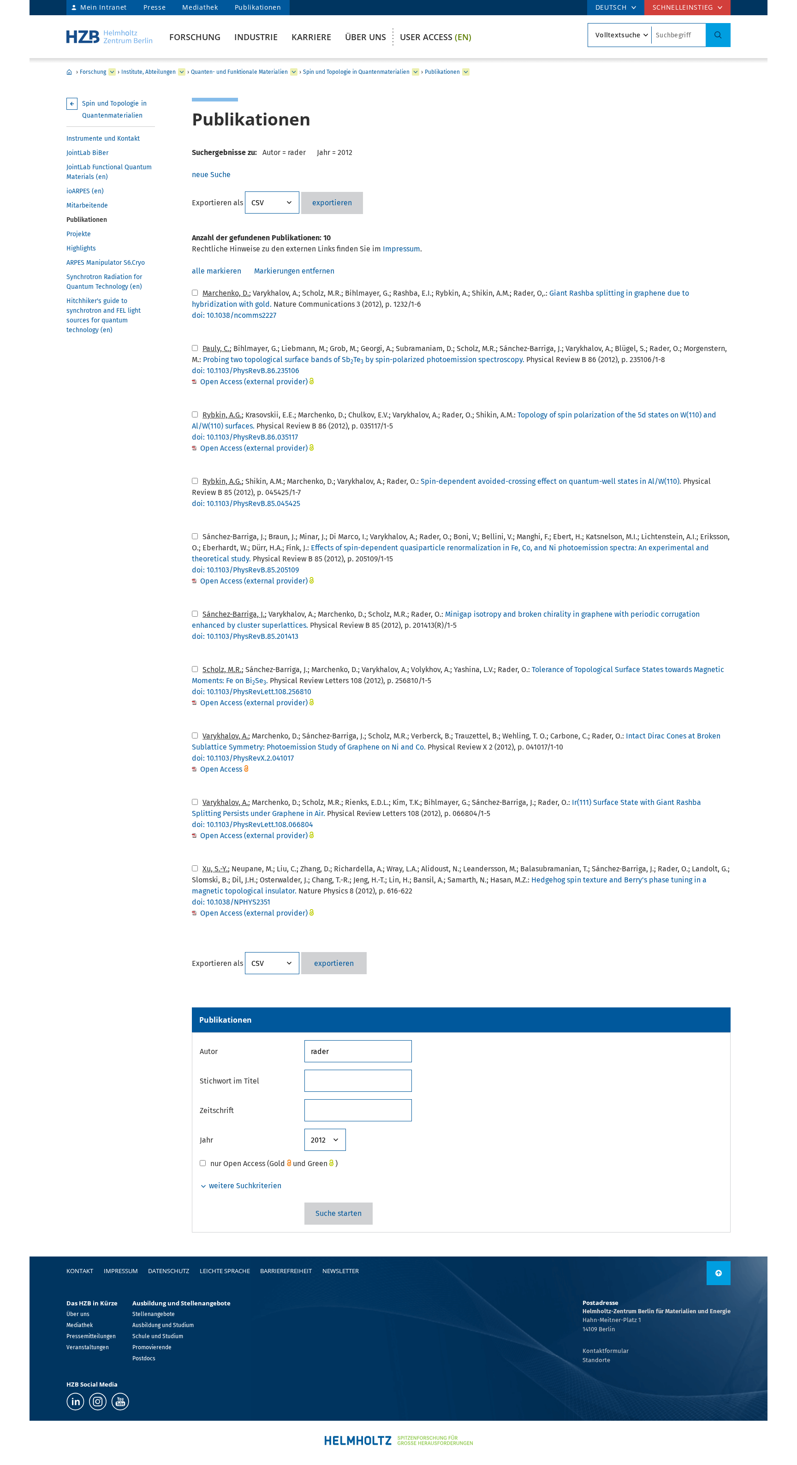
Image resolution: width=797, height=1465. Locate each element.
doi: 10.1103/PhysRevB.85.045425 (246, 503)
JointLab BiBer (87, 153)
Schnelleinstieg (683, 7)
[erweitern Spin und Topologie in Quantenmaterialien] (415, 72)
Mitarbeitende (87, 205)
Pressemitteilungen (91, 1336)
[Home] (109, 36)
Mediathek (200, 7)
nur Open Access (237, 1163)
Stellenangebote (153, 1314)
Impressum (401, 248)
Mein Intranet (103, 7)
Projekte (78, 234)
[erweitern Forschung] (112, 72)
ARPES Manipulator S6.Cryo (105, 263)
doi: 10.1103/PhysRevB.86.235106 (245, 370)
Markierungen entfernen (294, 271)
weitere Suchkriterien (244, 1185)
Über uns (365, 36)
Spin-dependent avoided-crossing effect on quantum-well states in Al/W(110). (551, 481)
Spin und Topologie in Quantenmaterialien (356, 72)
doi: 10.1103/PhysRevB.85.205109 (245, 570)
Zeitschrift (217, 1110)
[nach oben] (719, 1273)
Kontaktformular (606, 1350)
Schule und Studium (157, 1336)
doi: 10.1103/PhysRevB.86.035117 (245, 437)
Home (69, 72)
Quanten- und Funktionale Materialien (239, 72)
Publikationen (258, 7)
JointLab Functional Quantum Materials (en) (109, 172)
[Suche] (718, 35)
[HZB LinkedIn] (75, 1402)
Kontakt (79, 1271)
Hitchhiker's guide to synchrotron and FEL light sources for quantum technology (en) (103, 315)
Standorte (596, 1360)
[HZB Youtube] (120, 1402)
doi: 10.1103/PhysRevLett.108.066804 (252, 824)
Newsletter (340, 1271)
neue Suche (211, 174)
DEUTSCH (611, 7)
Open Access (222, 769)
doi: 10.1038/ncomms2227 (234, 315)
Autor (209, 1051)
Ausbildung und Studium (163, 1325)
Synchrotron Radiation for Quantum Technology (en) (104, 282)
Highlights (81, 248)
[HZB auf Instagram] (98, 1402)
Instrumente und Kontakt (103, 139)
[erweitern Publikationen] (466, 72)
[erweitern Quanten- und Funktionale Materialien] (293, 72)
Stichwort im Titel (229, 1081)
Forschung (194, 36)
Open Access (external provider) (254, 381)
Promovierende (152, 1347)
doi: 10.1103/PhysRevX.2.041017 (243, 758)
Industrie (256, 36)
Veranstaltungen (87, 1347)
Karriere (311, 36)
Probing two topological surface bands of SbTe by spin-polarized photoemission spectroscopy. (363, 359)
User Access (435, 36)
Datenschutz (168, 1271)
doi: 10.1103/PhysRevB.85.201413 (245, 636)
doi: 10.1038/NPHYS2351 (231, 902)
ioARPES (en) (85, 191)
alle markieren (216, 271)
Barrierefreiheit (286, 1271)
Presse (154, 7)
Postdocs (143, 1358)
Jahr (206, 1140)
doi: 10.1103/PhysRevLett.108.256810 (251, 691)
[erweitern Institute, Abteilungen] (181, 72)
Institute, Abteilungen (148, 72)
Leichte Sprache (225, 1271)
